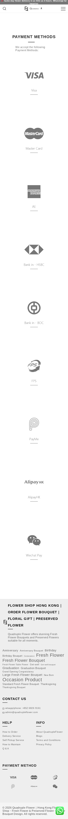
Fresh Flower (50, 655)
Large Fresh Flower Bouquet (22, 675)
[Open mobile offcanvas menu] (63, 8)
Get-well (34, 664)
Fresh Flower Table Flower (15, 664)
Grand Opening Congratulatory (18, 671)
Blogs (39, 736)
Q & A (5, 748)
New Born (49, 675)
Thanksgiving (48, 684)
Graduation (10, 668)
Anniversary (10, 650)
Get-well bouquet (48, 665)
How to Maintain (11, 744)
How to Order (9, 731)
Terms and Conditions (48, 740)
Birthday (50, 650)
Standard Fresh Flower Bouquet (20, 684)
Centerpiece (29, 656)
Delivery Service (11, 736)
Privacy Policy (44, 744)
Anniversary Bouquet (31, 650)
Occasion (12, 679)
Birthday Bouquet (12, 655)
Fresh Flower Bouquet (23, 660)
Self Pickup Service (13, 740)
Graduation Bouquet (33, 668)
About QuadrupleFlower (49, 731)
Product (33, 679)
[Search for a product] (4, 9)
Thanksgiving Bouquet (13, 687)
